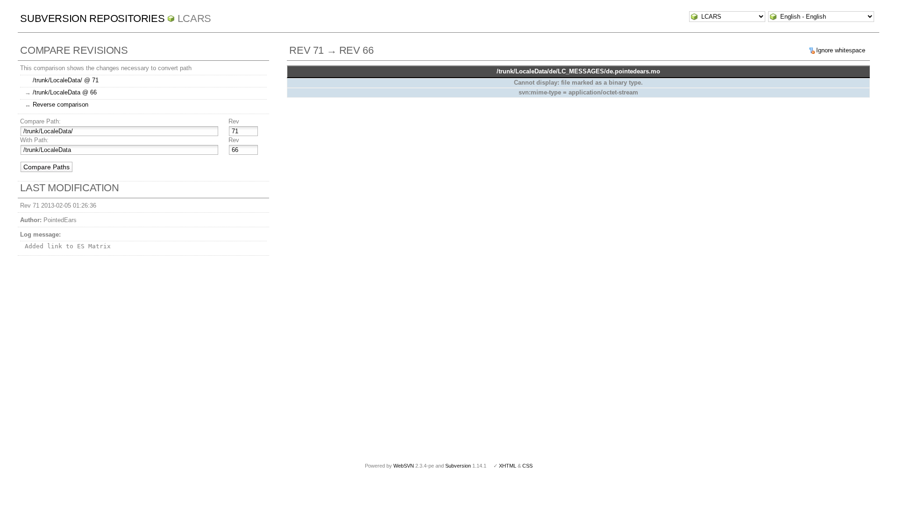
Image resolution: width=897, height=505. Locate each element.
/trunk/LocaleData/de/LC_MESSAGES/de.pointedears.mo (578, 71)
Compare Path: (40, 121)
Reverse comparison (60, 104)
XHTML (507, 466)
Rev (233, 121)
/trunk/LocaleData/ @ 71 (66, 80)
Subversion (458, 466)
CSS (527, 466)
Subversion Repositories (92, 18)
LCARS (194, 18)
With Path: (34, 140)
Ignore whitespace (840, 50)
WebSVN (403, 466)
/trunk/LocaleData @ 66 (65, 92)
